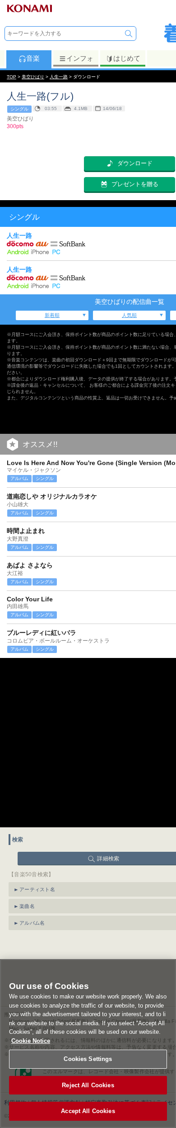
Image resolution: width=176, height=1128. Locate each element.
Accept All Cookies (88, 1111)
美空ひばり (33, 76)
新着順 (52, 315)
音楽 (33, 58)
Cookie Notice (30, 1040)
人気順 (129, 315)
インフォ (79, 58)
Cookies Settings (88, 1059)
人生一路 (59, 76)
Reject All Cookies (88, 1085)
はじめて (126, 58)
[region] (88, 1043)
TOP (11, 76)
